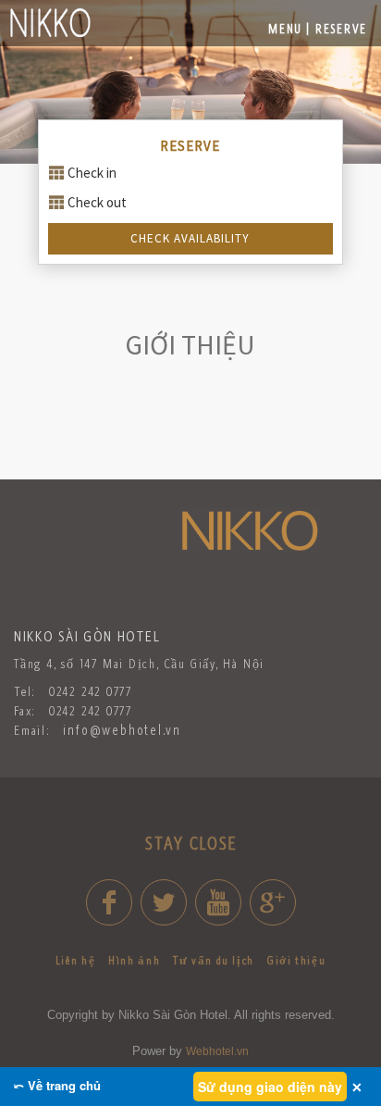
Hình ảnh (134, 960)
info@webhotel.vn (122, 730)
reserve (341, 28)
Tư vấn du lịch (213, 960)
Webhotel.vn (217, 1051)
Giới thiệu (296, 960)
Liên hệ (75, 960)
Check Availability (190, 238)
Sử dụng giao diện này (270, 1086)
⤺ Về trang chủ (57, 1085)
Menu (285, 28)
